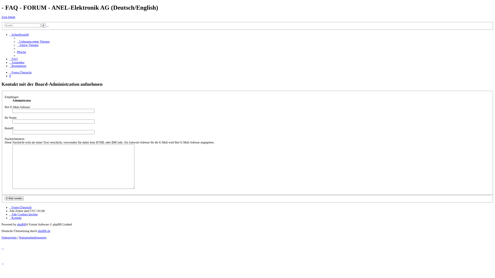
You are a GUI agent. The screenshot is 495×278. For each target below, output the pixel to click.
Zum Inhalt (8, 17)
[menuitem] (33, 41)
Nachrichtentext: (15, 139)
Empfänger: (12, 97)
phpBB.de (44, 231)
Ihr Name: (11, 117)
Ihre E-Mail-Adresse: (17, 107)
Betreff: (9, 128)
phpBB (21, 224)
